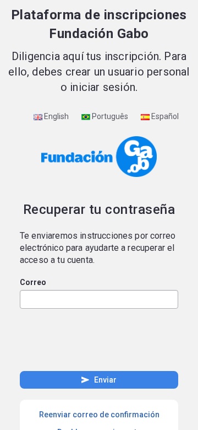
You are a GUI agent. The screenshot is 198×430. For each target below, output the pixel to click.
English (55, 116)
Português (109, 116)
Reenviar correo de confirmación (99, 414)
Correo (33, 282)
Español (164, 116)
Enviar (98, 379)
